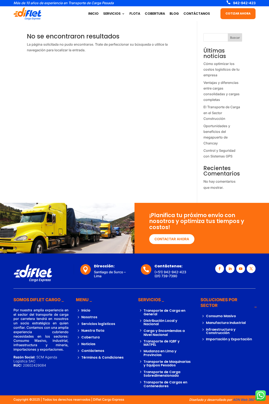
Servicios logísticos (98, 323)
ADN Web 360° (244, 400)
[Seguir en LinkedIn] (230, 268)
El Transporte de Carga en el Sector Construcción (221, 112)
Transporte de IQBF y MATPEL (162, 343)
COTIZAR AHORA (238, 13)
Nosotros (89, 317)
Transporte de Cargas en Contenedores (165, 384)
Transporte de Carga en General (164, 312)
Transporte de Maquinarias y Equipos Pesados (167, 363)
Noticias (88, 344)
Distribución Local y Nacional (160, 322)
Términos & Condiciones (102, 357)
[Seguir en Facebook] (219, 268)
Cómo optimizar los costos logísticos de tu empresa (221, 69)
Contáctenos (92, 350)
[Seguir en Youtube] (240, 268)
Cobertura (90, 337)
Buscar (235, 37)
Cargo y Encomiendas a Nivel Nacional (164, 332)
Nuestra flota (92, 330)
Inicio (85, 310)
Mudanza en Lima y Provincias (160, 353)
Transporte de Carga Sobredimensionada (162, 374)
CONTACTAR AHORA (171, 239)
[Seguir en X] (251, 268)
